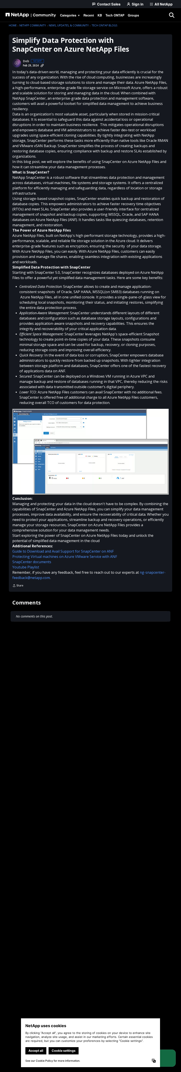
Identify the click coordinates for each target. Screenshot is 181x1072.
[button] (90, 452)
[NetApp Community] (30, 15)
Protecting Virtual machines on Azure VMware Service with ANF (64, 556)
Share (17, 586)
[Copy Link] (42, 66)
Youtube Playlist (25, 567)
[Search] (171, 15)
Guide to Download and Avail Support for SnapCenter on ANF (63, 551)
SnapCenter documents (31, 561)
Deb (26, 61)
